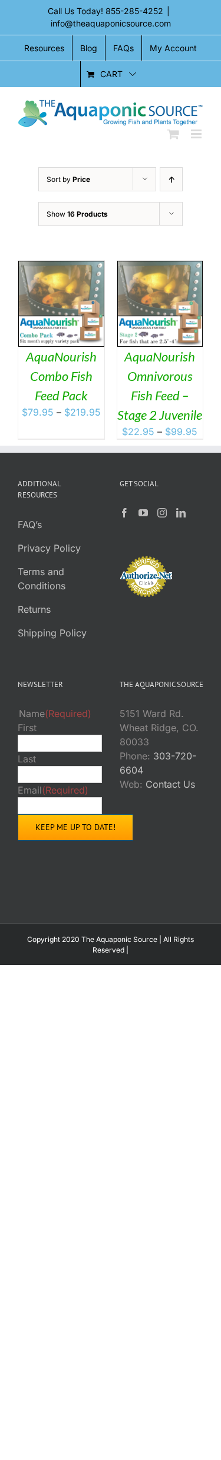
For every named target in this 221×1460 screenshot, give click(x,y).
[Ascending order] (171, 179)
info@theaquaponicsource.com (111, 23)
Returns (34, 609)
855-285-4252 (134, 11)
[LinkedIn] (181, 512)
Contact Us (170, 784)
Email (53, 790)
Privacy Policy (49, 548)
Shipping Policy (52, 633)
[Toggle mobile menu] (197, 134)
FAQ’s (30, 524)
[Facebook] (124, 512)
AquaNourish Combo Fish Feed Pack (61, 376)
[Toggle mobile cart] (173, 134)
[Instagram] (162, 512)
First (27, 728)
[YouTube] (143, 512)
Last (27, 759)
